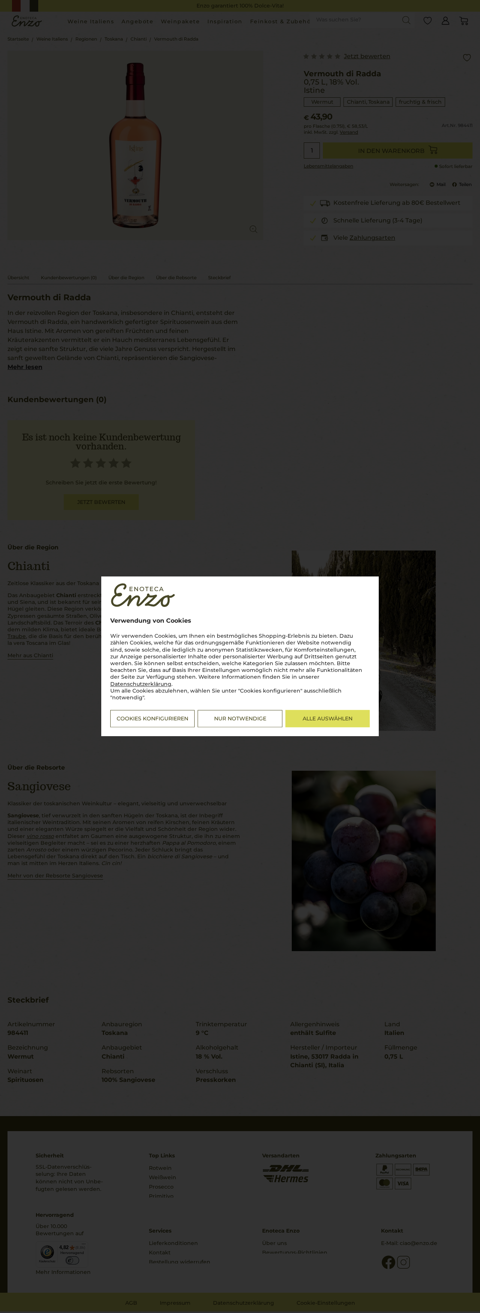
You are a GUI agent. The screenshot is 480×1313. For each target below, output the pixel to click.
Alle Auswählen (327, 718)
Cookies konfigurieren (152, 718)
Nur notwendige (240, 718)
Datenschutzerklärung (140, 684)
